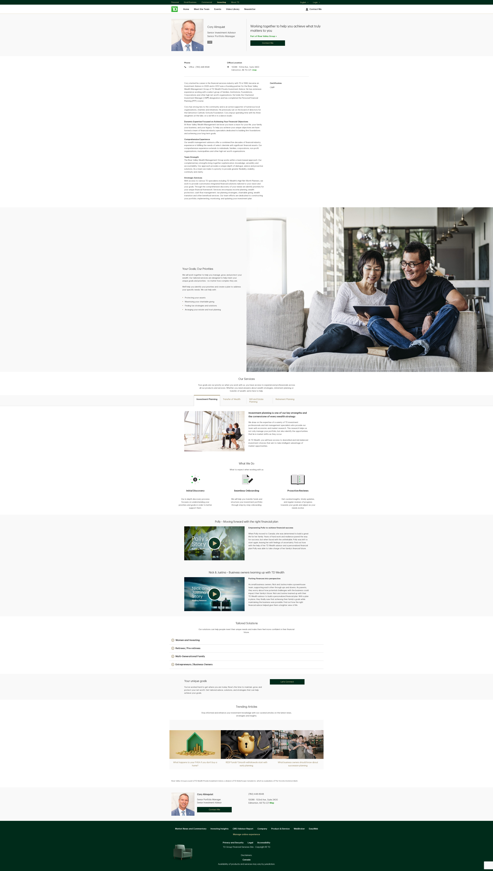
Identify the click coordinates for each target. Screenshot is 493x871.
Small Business (190, 2)
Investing (221, 2)
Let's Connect (287, 682)
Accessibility (263, 843)
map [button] (254, 70)
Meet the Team (201, 9)
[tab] (207, 400)
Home (186, 9)
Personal (175, 2)
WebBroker (299, 829)
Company (262, 829)
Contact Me (315, 9)
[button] (214, 543)
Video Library (232, 9)
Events (217, 9)
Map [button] (272, 803)
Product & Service (280, 829)
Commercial (207, 2)
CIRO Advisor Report (243, 829)
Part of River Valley (262, 36)
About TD (235, 2)
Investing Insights (220, 829)
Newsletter (249, 9)
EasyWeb (313, 829)
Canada (246, 860)
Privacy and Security (233, 843)
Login (315, 2)
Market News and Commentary (190, 829)
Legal (250, 843)
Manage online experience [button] (246, 834)
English (304, 3)
